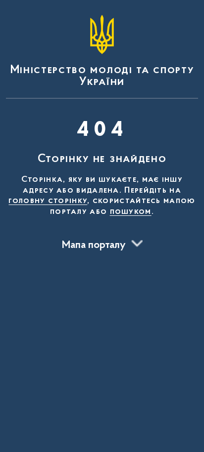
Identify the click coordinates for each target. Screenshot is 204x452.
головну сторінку (47, 201)
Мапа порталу (94, 245)
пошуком (131, 211)
